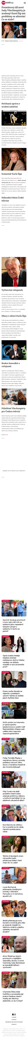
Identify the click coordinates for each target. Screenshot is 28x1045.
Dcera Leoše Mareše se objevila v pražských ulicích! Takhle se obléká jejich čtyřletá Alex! (13, 694)
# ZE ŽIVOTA (5, 600)
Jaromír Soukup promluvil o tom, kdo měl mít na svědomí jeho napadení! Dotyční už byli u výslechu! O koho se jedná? (14, 625)
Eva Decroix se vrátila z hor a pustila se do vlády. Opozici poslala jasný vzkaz (13, 828)
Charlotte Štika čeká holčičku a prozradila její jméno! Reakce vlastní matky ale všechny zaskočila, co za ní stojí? (13, 996)
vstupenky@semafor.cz (12, 309)
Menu (25, 3)
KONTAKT (14, 1019)
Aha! (15, 180)
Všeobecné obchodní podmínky (14, 1022)
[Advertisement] (14, 59)
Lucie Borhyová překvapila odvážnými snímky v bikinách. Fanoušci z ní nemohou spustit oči (13, 891)
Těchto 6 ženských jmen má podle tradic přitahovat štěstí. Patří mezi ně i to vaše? (13, 859)
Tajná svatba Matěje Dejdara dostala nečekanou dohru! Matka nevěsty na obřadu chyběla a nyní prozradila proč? (13, 661)
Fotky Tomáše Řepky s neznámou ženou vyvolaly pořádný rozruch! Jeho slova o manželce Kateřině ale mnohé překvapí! (14, 762)
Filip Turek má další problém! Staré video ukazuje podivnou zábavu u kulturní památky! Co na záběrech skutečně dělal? (14, 795)
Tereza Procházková (11, 41)
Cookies (14, 1017)
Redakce (14, 1024)
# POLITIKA (5, 772)
